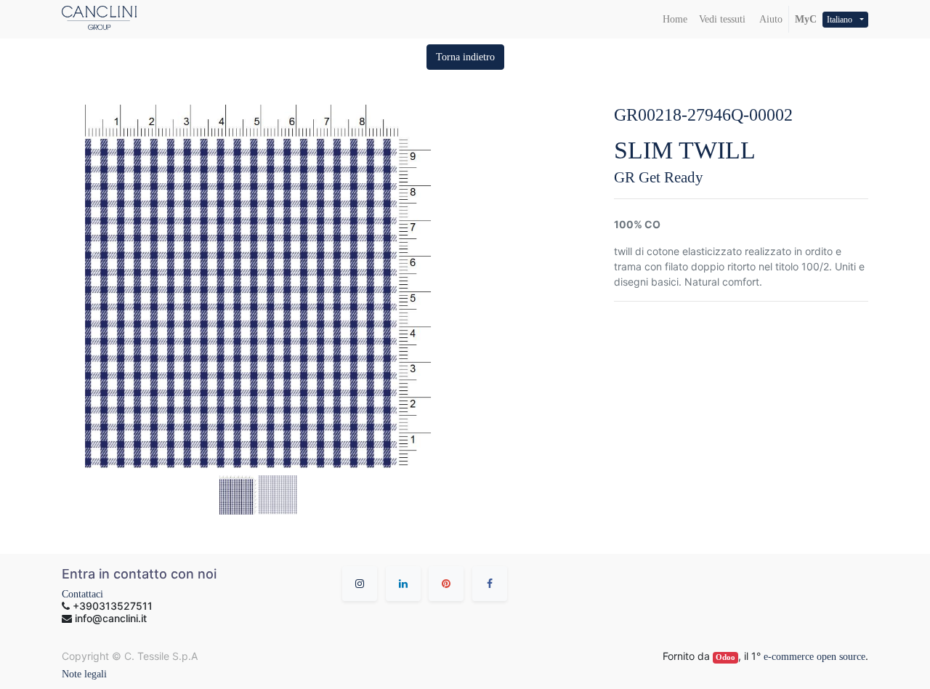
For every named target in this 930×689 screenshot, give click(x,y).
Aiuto (770, 19)
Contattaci (82, 594)
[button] (465, 57)
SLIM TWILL (685, 150)
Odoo (725, 657)
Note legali (84, 674)
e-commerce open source (814, 656)
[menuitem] (675, 19)
